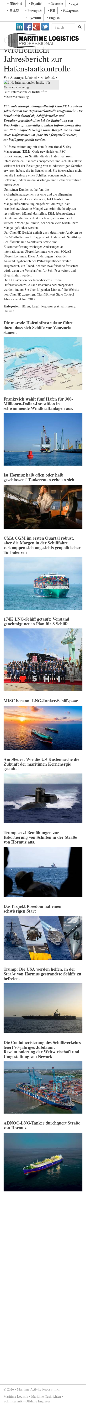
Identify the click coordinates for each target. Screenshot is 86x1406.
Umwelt (9, 311)
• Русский (33, 17)
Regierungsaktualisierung (58, 306)
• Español (36, 3)
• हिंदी (51, 10)
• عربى (74, 3)
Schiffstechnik (13, 1401)
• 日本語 (13, 10)
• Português (33, 10)
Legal (35, 306)
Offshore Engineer (38, 1401)
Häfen (26, 306)
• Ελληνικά (70, 10)
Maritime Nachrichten (46, 1396)
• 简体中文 (15, 3)
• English (53, 17)
